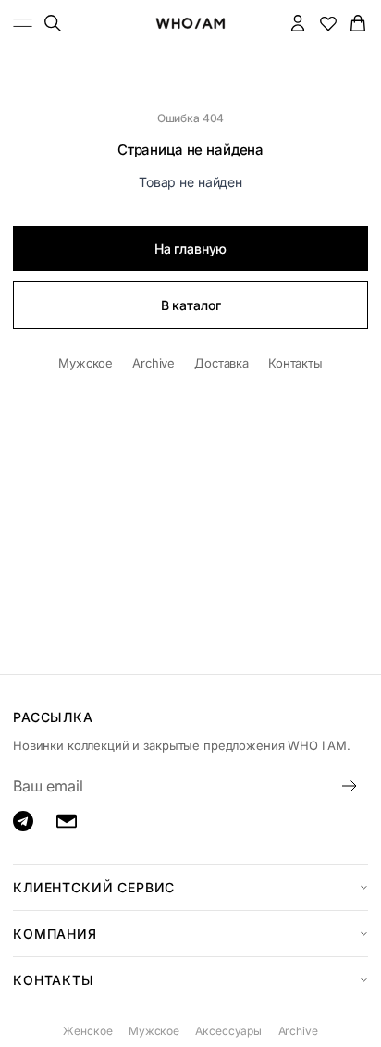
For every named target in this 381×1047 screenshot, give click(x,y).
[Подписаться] (349, 786)
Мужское (85, 362)
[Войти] (298, 23)
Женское (87, 1031)
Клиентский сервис (94, 887)
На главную (190, 248)
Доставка (221, 362)
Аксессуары (228, 1031)
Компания (55, 933)
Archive (153, 362)
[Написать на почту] (66, 821)
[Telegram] (23, 821)
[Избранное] (327, 23)
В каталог (191, 305)
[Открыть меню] (23, 23)
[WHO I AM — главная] (190, 23)
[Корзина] (358, 23)
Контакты (295, 362)
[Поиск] (52, 23)
